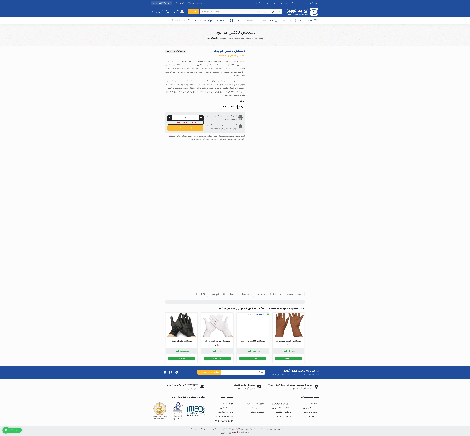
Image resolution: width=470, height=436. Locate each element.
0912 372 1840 (174, 385)
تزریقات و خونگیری (283, 412)
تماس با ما (256, 3)
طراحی (246, 432)
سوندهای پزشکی (222, 20)
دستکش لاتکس (218, 136)
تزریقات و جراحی (267, 20)
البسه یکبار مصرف (178, 20)
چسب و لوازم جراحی (310, 408)
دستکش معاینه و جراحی (281, 408)
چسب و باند (287, 20)
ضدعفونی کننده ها (284, 416)
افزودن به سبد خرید (185, 128)
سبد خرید (302, 3)
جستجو (193, 11)
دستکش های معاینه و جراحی (240, 38)
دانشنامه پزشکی (291, 3)
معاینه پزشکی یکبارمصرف (308, 416)
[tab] (279, 294)
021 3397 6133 (190, 385)
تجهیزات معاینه (306, 20)
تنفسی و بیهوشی (200, 20)
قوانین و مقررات (276, 3)
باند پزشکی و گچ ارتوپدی (281, 403)
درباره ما (265, 3)
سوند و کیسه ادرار (257, 408)
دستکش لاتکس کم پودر (225, 139)
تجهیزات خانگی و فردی (255, 403)
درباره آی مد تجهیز (225, 412)
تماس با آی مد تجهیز (224, 416)
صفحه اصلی (258, 38)
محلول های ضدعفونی (245, 20)
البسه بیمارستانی (311, 403)
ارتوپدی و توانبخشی (310, 412)
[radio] (241, 107)
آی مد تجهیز (313, 3)
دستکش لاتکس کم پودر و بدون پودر (203, 139)
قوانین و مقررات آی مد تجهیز (221, 420)
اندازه (242, 101)
